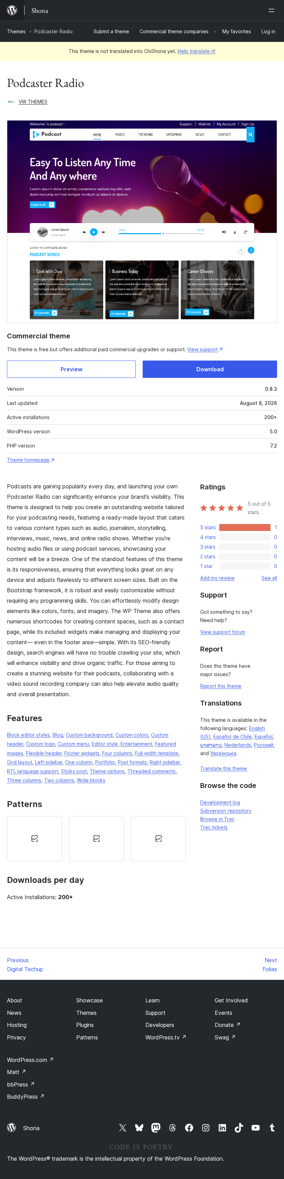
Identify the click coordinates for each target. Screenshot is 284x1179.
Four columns (117, 753)
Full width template (156, 753)
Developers (159, 1024)
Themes (16, 31)
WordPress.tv (166, 1037)
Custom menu (73, 744)
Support (155, 1012)
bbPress (21, 1084)
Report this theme (220, 686)
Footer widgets (81, 753)
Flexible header (44, 753)
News (14, 1012)
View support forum (222, 632)
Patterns (87, 1037)
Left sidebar (48, 762)
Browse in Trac (217, 819)
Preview (71, 369)
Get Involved (231, 1000)
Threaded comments (151, 771)
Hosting (17, 1024)
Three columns (24, 780)
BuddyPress (26, 1096)
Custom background (89, 735)
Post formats (132, 762)
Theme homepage (28, 460)
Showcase (89, 1000)
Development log (220, 802)
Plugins (85, 1024)
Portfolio (105, 762)
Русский (263, 745)
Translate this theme (223, 768)
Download (210, 369)
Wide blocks (91, 780)
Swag (225, 1037)
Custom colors (131, 735)
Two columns (59, 780)
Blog (58, 735)
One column (78, 762)
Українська (223, 753)
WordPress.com (30, 1059)
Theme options (107, 771)
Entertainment (136, 744)
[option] (34, 838)
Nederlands (237, 745)
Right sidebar (165, 762)
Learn (152, 1000)
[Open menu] (273, 10)
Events (223, 1012)
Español (264, 736)
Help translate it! (196, 51)
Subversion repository (225, 811)
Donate (228, 1024)
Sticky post (74, 771)
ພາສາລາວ (211, 745)
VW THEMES (33, 102)
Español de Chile (232, 736)
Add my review (217, 578)
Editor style (105, 744)
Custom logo (40, 744)
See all (269, 578)
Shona (31, 1128)
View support (202, 349)
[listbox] (96, 838)
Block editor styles (28, 735)
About (14, 1000)
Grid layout (19, 762)
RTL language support (32, 771)
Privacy (16, 1037)
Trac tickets (214, 827)
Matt (16, 1072)
